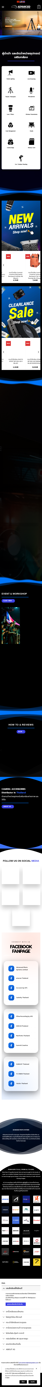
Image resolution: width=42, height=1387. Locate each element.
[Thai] (23, 1)
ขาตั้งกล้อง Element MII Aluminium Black (21, 360)
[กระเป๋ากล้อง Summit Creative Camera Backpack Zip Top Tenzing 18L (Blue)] (21, 260)
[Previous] (3, 265)
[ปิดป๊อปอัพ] (36, 1368)
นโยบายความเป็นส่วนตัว (18, 1373)
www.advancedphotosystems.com (28, 1363)
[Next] (38, 265)
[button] (3, 7)
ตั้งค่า (7, 1378)
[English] (21, 1)
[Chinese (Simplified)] (18, 1)
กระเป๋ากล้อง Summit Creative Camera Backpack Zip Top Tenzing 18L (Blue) (21, 275)
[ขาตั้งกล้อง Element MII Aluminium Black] (21, 347)
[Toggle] (4, 1288)
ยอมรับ (33, 1382)
